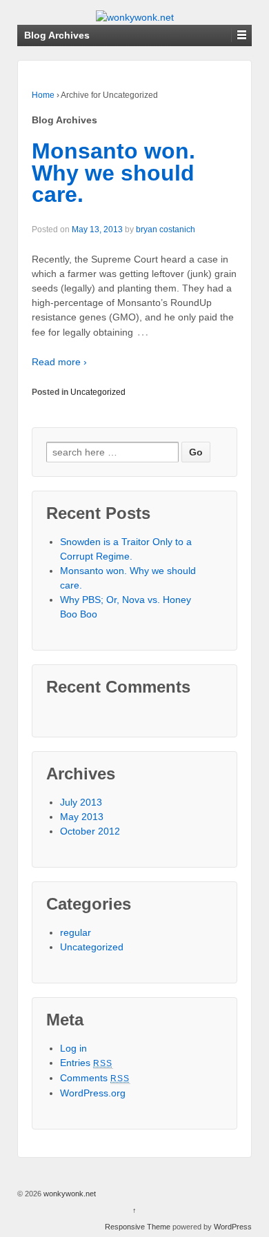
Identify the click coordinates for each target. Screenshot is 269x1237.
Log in (73, 1048)
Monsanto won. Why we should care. (113, 173)
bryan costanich (165, 229)
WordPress (233, 1227)
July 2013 (81, 802)
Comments (95, 1077)
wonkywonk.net (68, 1193)
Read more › (59, 361)
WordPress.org (93, 1092)
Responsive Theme (137, 1227)
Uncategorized (98, 392)
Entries (86, 1062)
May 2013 (81, 816)
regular (75, 932)
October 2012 (90, 831)
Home (43, 95)
